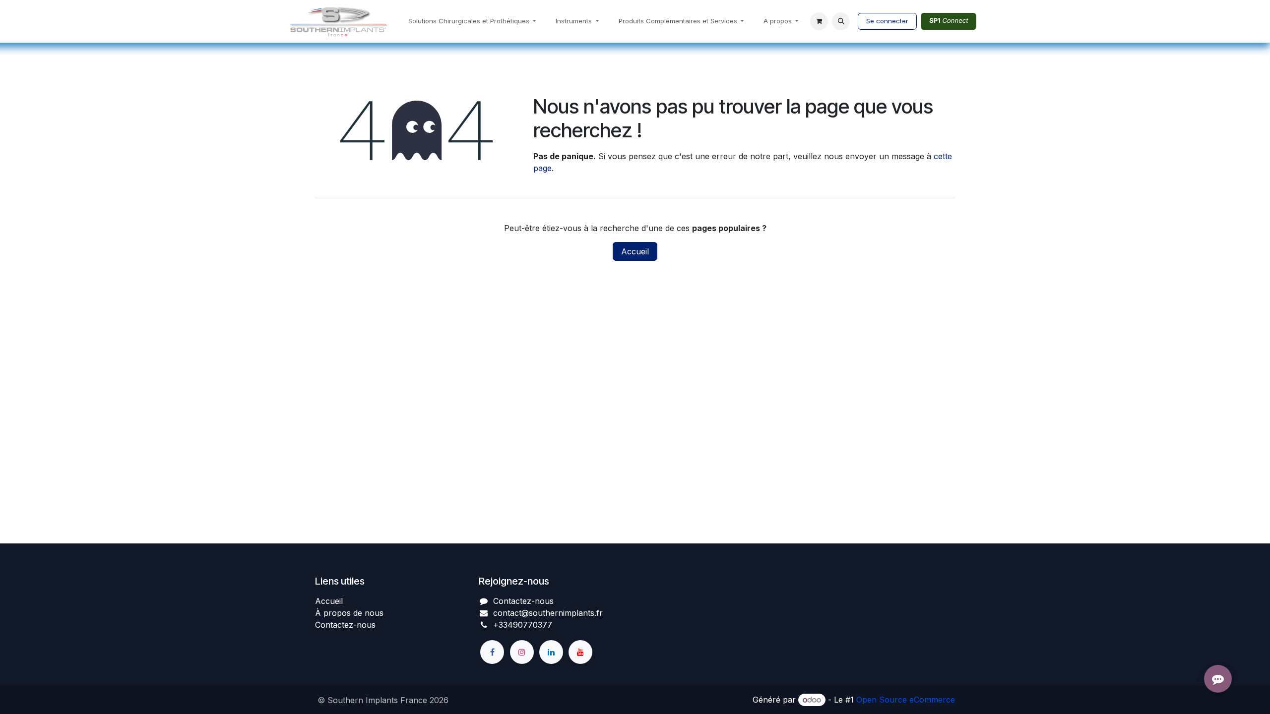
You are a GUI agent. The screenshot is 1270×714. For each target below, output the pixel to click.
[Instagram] (522, 652)
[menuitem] (472, 21)
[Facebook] (492, 652)
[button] (841, 21)
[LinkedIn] (551, 652)
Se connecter (887, 21)
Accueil (635, 251)
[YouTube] (580, 652)
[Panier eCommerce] (819, 21)
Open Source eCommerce (905, 700)
